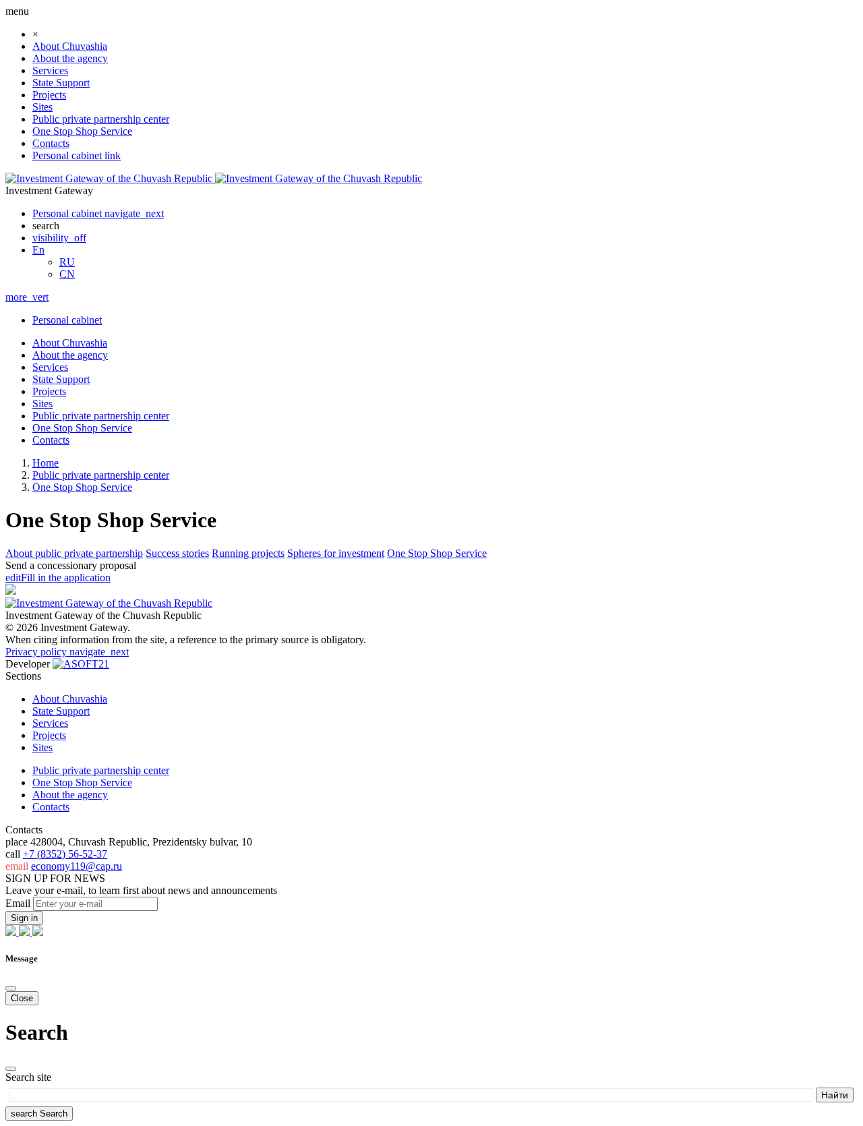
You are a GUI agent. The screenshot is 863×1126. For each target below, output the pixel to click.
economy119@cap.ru (76, 866)
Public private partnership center (100, 119)
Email (17, 903)
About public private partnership (74, 553)
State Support (61, 82)
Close (22, 998)
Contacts (50, 143)
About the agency (70, 58)
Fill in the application (58, 577)
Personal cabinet (67, 320)
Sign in (24, 918)
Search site (28, 1077)
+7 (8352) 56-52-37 (65, 854)
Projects (49, 94)
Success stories (177, 553)
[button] (38, 250)
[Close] (10, 988)
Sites (42, 107)
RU (67, 262)
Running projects (248, 553)
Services (50, 70)
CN (67, 274)
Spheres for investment (335, 553)
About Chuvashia (69, 46)
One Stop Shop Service (82, 131)
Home (45, 463)
